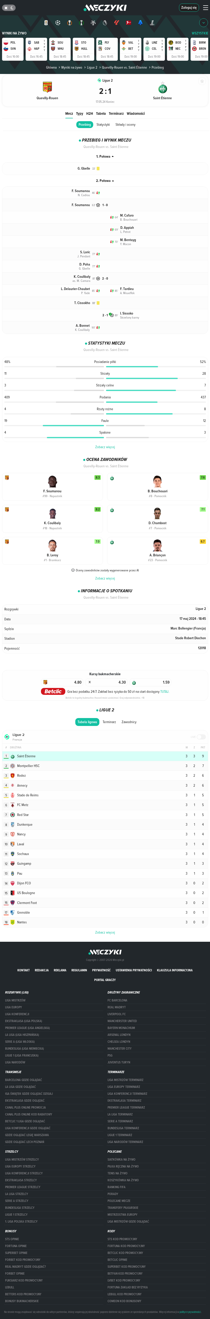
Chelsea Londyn (119, 1042)
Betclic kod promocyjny (125, 1253)
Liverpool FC (117, 1014)
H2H (89, 113)
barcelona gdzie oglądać (23, 1080)
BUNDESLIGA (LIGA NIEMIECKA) (24, 1049)
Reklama (60, 970)
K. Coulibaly (82, 276)
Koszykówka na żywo (123, 1180)
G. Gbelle (84, 168)
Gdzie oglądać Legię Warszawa (27, 1135)
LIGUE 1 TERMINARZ (120, 1135)
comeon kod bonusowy (124, 1301)
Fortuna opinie (16, 1246)
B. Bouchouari (129, 219)
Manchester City (120, 1049)
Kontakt (23, 970)
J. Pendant (83, 256)
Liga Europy (13, 1007)
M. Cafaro (127, 215)
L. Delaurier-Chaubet (75, 289)
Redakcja (42, 970)
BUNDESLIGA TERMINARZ (123, 1128)
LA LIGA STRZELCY (16, 1194)
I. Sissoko (126, 313)
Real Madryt (117, 1007)
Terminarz (116, 113)
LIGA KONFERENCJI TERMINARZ (127, 1094)
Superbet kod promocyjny (127, 1267)
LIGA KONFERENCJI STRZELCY (24, 1173)
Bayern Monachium (121, 1028)
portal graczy (105, 979)
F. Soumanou (81, 191)
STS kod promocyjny (122, 1239)
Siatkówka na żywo (121, 1160)
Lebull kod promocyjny (125, 1294)
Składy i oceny (125, 124)
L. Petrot (125, 231)
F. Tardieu (127, 289)
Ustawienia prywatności (134, 970)
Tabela (101, 113)
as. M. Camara (81, 280)
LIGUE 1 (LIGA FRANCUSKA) (21, 1055)
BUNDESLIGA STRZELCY (20, 1208)
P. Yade (85, 293)
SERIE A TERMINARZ (120, 1121)
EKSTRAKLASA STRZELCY (21, 1180)
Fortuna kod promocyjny (126, 1246)
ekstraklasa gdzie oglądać (25, 1101)
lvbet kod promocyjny (124, 1280)
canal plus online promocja (25, 1108)
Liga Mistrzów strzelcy (22, 1160)
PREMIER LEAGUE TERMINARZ (126, 1108)
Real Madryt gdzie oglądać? (25, 1267)
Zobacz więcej (105, 446)
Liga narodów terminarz (125, 1142)
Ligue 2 (92, 67)
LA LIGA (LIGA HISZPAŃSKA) (22, 1035)
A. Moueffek (127, 293)
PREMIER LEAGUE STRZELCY (22, 1187)
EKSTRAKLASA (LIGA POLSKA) (23, 1021)
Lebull (9, 1287)
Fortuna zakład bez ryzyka (128, 1287)
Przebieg (85, 124)
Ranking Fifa (116, 1187)
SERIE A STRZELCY (16, 1201)
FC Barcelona (117, 1000)
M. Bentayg (128, 240)
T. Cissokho (82, 303)
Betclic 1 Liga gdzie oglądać (25, 1121)
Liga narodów (15, 1062)
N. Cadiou (84, 195)
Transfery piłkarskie (123, 1208)
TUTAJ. (164, 691)
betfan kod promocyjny (125, 1274)
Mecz (69, 113)
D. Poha (84, 264)
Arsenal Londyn (119, 1035)
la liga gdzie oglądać (20, 1087)
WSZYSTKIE (200, 33)
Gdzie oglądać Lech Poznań (24, 1142)
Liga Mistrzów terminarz (125, 1080)
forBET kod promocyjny (22, 1260)
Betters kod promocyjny (23, 1294)
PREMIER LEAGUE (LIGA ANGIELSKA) (27, 1028)
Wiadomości (136, 113)
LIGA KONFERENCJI (17, 1014)
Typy (79, 113)
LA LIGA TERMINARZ (120, 1114)
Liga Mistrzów (15, 1000)
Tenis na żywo (118, 1173)
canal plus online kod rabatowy (28, 1114)
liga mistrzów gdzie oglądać (128, 1222)
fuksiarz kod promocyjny (24, 1280)
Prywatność (101, 970)
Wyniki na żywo (14, 33)
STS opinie (12, 1239)
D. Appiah (127, 227)
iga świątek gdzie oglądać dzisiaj (29, 1094)
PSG (110, 1055)
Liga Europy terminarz (124, 1087)
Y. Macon (125, 244)
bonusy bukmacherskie (22, 1301)
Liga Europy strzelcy (20, 1166)
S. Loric (85, 252)
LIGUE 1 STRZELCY (16, 1215)
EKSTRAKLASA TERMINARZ (124, 1101)
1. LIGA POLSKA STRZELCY (21, 1222)
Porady (113, 1194)
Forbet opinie (15, 1274)
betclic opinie (117, 1260)
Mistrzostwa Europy (123, 1215)
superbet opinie (16, 1253)
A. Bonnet (83, 325)
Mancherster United (122, 1021)
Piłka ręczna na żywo (123, 1166)
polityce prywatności (190, 1312)
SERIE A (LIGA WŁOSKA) (20, 1042)
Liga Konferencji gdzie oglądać (27, 1128)
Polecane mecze (119, 1201)
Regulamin (79, 970)
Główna (51, 67)
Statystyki (103, 124)
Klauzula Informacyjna (175, 970)
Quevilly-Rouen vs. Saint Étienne (124, 67)
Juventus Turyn (119, 1062)
